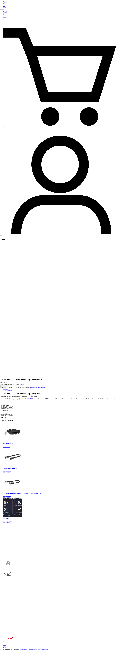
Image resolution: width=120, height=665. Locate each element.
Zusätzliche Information (7, 390)
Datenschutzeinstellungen (43, 649)
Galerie (4, 14)
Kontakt (4, 17)
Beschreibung (5, 389)
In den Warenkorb (6, 447)
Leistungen (5, 12)
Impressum (22, 649)
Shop (4, 16)
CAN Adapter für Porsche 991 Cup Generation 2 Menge (11, 384)
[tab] (61, 389)
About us (5, 11)
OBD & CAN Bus (20, 242)
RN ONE (14, 242)
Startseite (2, 242)
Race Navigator (8, 242)
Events (4, 13)
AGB (26, 649)
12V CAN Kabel (30, 398)
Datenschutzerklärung (32, 649)
